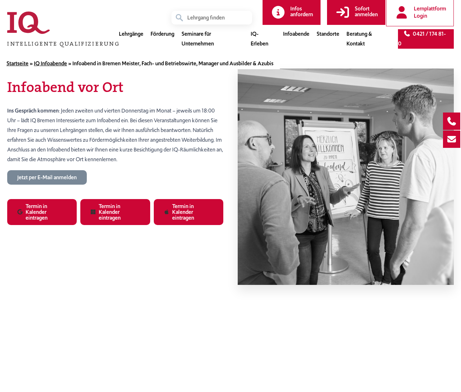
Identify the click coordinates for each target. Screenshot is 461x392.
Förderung (162, 34)
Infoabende (296, 34)
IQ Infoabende (50, 63)
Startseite (17, 63)
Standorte (328, 34)
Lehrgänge (131, 34)
